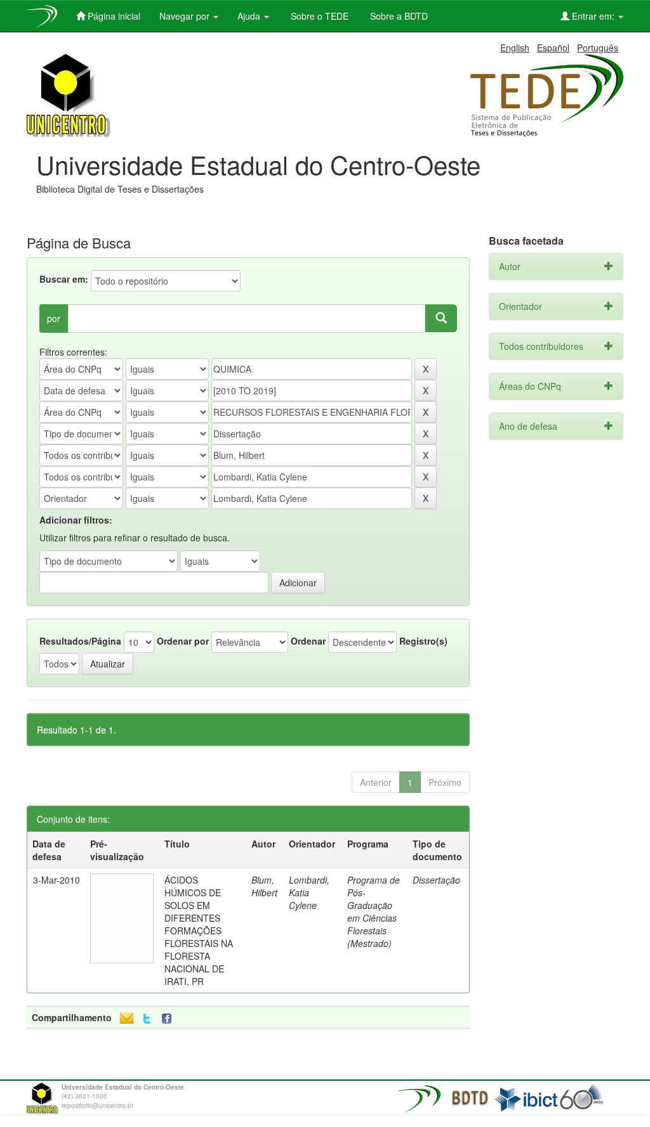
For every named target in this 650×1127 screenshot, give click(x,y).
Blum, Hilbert (264, 886)
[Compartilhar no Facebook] (169, 1019)
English (514, 47)
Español (553, 47)
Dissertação (436, 879)
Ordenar (308, 640)
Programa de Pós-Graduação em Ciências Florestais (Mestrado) (373, 911)
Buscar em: (63, 279)
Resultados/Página (80, 640)
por (53, 318)
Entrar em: (593, 16)
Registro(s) (423, 640)
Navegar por (185, 16)
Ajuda (250, 16)
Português (597, 47)
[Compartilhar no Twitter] (147, 1019)
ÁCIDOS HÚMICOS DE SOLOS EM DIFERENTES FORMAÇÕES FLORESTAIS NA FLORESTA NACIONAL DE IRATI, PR (198, 930)
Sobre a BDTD (398, 16)
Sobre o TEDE (318, 16)
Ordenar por (183, 640)
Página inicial (112, 16)
